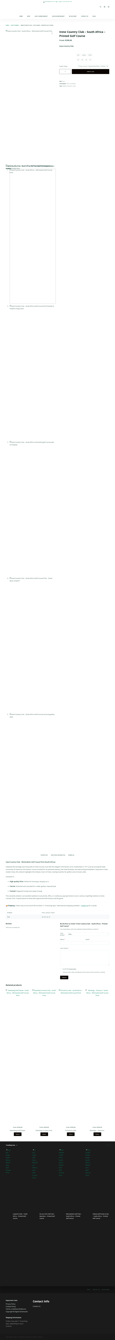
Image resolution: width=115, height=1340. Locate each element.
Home (21, 16)
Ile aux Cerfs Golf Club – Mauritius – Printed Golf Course (47, 1216)
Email (88, 939)
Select (18, 1134)
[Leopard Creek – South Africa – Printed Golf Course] (8, 1216)
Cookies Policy (11, 1306)
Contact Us (84, 16)
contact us (84, 906)
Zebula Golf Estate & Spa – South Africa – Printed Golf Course (101, 1216)
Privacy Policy (72, 969)
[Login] (104, 6)
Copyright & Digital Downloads (17, 1312)
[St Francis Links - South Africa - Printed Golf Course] (71, 1056)
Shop (28, 16)
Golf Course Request (41, 16)
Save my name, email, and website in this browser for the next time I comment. (84, 972)
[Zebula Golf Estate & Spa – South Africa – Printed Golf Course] (88, 1216)
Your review (64, 948)
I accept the (69, 969)
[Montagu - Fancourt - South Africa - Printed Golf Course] (97, 1056)
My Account (73, 16)
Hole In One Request (58, 16)
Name (62, 939)
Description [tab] (44, 855)
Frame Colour (63, 66)
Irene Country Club (69, 86)
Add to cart (90, 71)
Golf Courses (71, 83)
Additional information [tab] (58, 855)
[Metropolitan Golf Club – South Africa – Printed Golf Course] (61, 1216)
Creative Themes (37, 1337)
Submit (64, 977)
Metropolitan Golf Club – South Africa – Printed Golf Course (74, 1216)
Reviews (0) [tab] (71, 855)
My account (105, 1289)
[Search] (100, 6)
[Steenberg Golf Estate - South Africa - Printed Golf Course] (18, 1056)
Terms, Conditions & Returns (16, 1309)
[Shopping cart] (108, 6)
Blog (94, 16)
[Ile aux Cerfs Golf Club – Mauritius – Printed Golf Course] (35, 1216)
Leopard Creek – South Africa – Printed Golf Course (20, 1216)
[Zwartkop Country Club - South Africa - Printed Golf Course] (44, 1056)
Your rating (62, 934)
